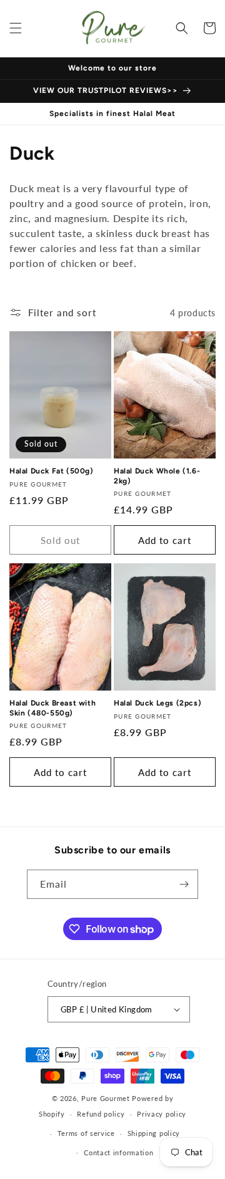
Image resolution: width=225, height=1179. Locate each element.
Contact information (118, 1152)
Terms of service (86, 1133)
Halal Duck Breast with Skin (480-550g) (52, 708)
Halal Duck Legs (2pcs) (157, 703)
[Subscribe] (184, 884)
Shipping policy (154, 1133)
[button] (15, 28)
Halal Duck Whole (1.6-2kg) (157, 476)
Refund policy (100, 1114)
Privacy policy (161, 1114)
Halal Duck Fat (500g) (51, 471)
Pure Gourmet (105, 1098)
